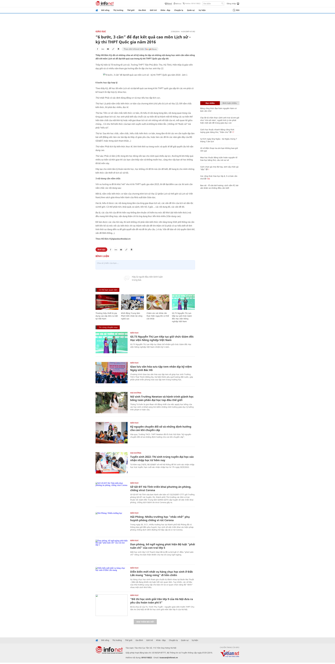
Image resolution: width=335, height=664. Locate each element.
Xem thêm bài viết (145, 621)
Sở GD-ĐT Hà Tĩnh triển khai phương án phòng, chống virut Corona (160, 488)
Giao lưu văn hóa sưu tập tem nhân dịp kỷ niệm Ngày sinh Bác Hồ (161, 368)
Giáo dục (101, 31)
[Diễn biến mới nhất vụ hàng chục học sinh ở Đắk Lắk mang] (112, 577)
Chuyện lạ (178, 10)
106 (208, 178)
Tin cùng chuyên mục (108, 327)
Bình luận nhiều (230, 103)
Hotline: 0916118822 (192, 3)
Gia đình (142, 10)
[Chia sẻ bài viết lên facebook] (97, 49)
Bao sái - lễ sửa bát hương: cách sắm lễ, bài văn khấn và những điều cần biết (219, 186)
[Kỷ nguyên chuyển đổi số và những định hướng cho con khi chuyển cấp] (112, 432)
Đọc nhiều (210, 103)
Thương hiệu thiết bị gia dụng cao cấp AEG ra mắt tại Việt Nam (107, 316)
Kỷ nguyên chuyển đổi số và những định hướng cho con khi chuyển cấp (160, 428)
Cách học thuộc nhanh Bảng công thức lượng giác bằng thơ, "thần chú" (217, 130)
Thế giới (131, 10)
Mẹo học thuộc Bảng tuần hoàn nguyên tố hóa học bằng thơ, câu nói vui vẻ (218, 158)
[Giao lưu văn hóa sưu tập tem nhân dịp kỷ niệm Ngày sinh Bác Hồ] (112, 372)
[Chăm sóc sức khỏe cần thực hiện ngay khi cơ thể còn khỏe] (158, 302)
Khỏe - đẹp (165, 10)
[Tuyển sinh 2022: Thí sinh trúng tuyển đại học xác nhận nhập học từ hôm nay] (112, 462)
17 (232, 132)
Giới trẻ (153, 10)
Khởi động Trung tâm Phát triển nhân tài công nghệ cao (131, 316)
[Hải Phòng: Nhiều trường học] (112, 522)
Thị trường (118, 10)
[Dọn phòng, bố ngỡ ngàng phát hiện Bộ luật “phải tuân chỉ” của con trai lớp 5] (112, 550)
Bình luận (101, 249)
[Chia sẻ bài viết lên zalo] (103, 49)
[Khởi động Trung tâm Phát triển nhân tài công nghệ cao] (132, 302)
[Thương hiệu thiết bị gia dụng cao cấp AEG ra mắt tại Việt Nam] (107, 302)
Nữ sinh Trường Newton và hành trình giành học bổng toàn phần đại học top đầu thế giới (162, 398)
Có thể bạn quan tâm (108, 290)
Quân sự (191, 10)
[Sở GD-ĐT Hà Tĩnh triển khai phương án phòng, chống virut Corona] (112, 492)
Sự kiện (202, 10)
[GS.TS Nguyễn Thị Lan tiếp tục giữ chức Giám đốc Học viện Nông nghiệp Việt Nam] (183, 302)
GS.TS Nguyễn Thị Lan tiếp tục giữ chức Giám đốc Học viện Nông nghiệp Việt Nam (162, 338)
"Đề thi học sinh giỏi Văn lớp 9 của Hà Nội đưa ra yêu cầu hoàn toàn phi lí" (161, 600)
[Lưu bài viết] (118, 49)
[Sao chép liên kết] (113, 49)
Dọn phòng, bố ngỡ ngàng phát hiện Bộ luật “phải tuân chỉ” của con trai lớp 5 (162, 546)
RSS (237, 10)
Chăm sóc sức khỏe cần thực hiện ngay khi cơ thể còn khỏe (158, 316)
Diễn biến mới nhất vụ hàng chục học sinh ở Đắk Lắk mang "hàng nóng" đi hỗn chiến (161, 573)
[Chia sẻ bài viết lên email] (108, 49)
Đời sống (105, 10)
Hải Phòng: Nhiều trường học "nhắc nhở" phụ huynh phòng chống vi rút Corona (160, 518)
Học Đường (135, 393)
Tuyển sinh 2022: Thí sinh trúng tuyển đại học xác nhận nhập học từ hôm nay (162, 458)
